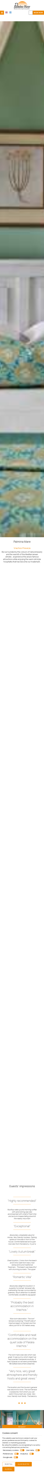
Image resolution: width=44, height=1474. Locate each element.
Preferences (8, 1454)
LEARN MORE (13, 739)
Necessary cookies (11, 1450)
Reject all (8, 1464)
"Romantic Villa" (22, 1277)
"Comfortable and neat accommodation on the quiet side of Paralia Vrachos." (22, 1340)
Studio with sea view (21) (22, 1060)
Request (22, 1427)
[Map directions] (31, 13)
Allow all (8, 1469)
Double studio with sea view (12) (22, 907)
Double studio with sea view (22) (22, 958)
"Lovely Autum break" (22, 1251)
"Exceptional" (22, 1226)
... (22, 1399)
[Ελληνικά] (10, 12)
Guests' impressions (22, 1186)
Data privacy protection (20, 1447)
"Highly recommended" (22, 1201)
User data (30, 1450)
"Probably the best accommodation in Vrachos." (22, 1306)
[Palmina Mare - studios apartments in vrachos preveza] (22, 5)
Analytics (24, 1454)
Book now (38, 12)
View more (6, 632)
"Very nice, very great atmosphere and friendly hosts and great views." (22, 1374)
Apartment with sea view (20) (22, 1111)
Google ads (7, 1457)
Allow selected (23, 1464)
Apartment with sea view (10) (22, 1165)
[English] (6, 12)
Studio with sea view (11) (22, 1009)
